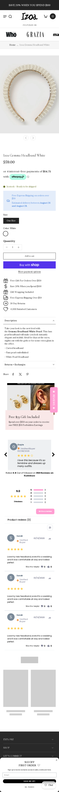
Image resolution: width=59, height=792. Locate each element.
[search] (10, 16)
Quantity (9, 241)
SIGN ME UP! (30, 781)
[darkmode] (53, 16)
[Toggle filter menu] (50, 527)
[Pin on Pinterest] (27, 374)
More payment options (29, 272)
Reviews (54, 399)
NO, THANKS (29, 787)
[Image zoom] (29, 94)
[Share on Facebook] (13, 374)
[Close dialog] (56, 760)
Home (12, 45)
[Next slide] (33, 138)
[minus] (6, 247)
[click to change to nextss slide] (53, 454)
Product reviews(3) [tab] (19, 519)
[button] (29, 256)
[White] (5, 233)
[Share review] (50, 539)
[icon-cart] (45, 16)
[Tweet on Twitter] (20, 374)
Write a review (45, 511)
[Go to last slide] (26, 138)
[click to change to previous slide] (5, 454)
